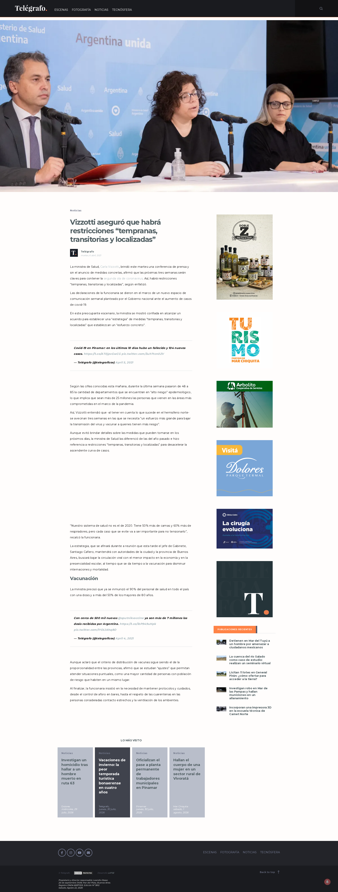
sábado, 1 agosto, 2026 (143, 811)
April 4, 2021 (124, 638)
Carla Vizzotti (109, 267)
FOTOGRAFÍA (81, 10)
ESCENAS (61, 10)
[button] (169, 106)
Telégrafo (87, 251)
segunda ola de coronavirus (123, 278)
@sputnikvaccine (131, 618)
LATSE (111, 873)
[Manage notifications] (327, 882)
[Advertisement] (131, 486)
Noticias (75, 210)
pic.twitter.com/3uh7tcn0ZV (142, 354)
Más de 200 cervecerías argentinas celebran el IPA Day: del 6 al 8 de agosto (187, 771)
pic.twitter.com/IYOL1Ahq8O (95, 630)
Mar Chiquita (143, 806)
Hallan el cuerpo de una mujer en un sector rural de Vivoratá (149, 769)
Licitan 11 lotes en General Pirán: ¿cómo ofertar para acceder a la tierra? (248, 676)
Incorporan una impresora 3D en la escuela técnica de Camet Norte (250, 711)
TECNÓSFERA (122, 10)
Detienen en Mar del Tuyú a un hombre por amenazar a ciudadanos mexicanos (249, 644)
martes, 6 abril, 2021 (91, 255)
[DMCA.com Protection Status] (83, 873)
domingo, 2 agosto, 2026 (180, 811)
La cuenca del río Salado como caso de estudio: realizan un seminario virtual (249, 660)
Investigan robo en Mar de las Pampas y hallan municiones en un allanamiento (248, 693)
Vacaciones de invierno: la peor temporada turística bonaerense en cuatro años (74, 776)
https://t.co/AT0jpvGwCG (102, 354)
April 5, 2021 (124, 362)
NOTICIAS (101, 10)
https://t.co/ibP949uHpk (138, 624)
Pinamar (104, 806)
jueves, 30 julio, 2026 (70, 811)
